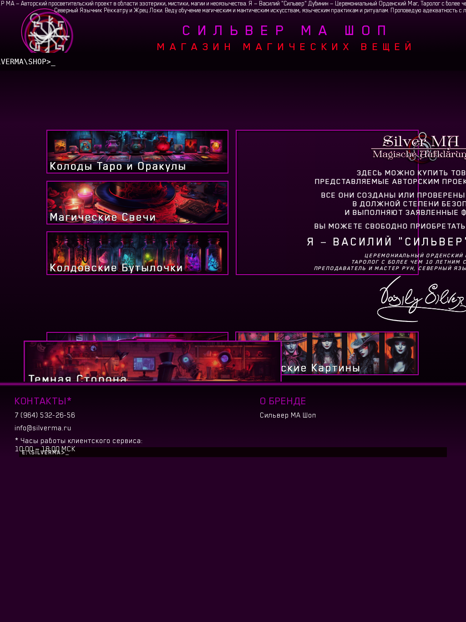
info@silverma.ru (43, 428)
